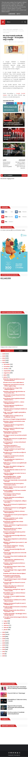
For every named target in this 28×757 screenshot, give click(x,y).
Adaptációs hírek (8, 120)
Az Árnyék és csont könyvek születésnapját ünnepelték (12, 576)
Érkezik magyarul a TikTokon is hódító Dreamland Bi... (14, 491)
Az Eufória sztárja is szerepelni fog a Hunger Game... (14, 449)
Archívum (7, 350)
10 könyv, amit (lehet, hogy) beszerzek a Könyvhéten (15, 525)
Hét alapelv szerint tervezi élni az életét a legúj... (15, 435)
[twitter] (13, 753)
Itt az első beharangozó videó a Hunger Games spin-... (15, 579)
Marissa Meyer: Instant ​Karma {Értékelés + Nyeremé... (12, 432)
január (6, 629)
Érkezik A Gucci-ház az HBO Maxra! (13, 382)
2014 (3, 647)
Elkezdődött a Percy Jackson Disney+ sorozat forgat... (14, 593)
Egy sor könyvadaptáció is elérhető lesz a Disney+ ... (15, 539)
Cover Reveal (7, 135)
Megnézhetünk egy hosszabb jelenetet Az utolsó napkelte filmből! (13, 123)
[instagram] (11, 753)
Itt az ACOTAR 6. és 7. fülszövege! (16, 693)
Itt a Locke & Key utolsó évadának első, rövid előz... (14, 556)
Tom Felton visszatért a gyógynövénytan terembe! (12, 446)
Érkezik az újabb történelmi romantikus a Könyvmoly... (15, 607)
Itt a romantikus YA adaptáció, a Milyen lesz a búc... (15, 501)
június (5, 377)
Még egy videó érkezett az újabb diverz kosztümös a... (15, 439)
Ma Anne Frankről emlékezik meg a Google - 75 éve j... (13, 428)
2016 (3, 643)
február (6, 627)
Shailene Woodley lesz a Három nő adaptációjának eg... (13, 586)
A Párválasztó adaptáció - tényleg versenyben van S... (13, 546)
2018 (3, 638)
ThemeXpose (17, 755)
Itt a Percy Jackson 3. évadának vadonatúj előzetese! (16, 713)
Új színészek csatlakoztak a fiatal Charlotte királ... (13, 522)
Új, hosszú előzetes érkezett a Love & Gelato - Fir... (14, 583)
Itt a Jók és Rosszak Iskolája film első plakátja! (14, 549)
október (6, 368)
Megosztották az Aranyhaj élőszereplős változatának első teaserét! (16, 707)
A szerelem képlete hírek (9, 148)
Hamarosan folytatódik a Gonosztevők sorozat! (14, 480)
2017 (3, 641)
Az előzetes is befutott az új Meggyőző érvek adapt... (14, 508)
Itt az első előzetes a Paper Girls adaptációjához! (12, 388)
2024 (3, 358)
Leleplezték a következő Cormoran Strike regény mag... (13, 385)
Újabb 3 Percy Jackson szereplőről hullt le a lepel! (14, 463)
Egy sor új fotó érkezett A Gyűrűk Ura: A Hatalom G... (14, 505)
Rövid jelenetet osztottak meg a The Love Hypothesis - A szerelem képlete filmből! (13, 152)
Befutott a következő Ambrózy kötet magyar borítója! (14, 532)
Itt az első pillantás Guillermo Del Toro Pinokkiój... (14, 470)
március (6, 625)
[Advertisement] (14, 295)
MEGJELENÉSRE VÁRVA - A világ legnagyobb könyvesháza (12, 477)
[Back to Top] (19, 753)
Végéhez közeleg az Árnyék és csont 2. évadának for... (14, 603)
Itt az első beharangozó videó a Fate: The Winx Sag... (14, 567)
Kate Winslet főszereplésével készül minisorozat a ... (14, 399)
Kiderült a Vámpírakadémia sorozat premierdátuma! (14, 379)
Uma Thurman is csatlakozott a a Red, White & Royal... (14, 600)
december (7, 364)
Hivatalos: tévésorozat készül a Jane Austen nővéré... (14, 422)
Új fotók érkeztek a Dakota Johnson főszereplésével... (14, 511)
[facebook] (9, 753)
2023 (3, 360)
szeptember (7, 371)
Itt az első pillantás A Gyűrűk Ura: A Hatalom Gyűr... (13, 460)
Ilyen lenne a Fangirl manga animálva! (14, 419)
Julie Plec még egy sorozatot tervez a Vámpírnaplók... (14, 473)
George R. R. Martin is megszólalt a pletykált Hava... (13, 425)
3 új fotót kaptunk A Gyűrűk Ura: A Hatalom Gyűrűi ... (13, 406)
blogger (24, 175)
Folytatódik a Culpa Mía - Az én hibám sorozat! (14, 138)
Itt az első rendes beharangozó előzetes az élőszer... (15, 617)
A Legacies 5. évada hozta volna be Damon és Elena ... (13, 456)
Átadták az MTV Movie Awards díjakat (14, 573)
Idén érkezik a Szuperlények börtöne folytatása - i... (14, 395)
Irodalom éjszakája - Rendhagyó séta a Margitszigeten (14, 614)
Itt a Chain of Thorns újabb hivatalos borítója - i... (14, 597)
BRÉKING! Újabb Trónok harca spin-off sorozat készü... (14, 487)
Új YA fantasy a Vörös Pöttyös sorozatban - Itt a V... (12, 494)
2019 (3, 636)
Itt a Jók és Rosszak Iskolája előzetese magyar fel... (14, 536)
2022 (3, 362)
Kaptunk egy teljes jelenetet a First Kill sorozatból (14, 553)
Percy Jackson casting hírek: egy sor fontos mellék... (14, 590)
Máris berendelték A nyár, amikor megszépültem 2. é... (13, 518)
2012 (3, 651)
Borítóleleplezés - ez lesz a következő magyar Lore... (14, 442)
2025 (3, 356)
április (5, 623)
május (5, 621)
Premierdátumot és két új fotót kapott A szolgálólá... (15, 515)
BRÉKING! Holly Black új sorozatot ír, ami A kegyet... (15, 543)
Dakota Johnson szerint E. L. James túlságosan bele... (13, 402)
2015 (3, 645)
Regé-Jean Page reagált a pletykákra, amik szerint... (14, 413)
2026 (3, 354)
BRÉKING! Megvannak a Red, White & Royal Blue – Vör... (14, 610)
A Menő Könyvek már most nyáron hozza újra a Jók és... (13, 484)
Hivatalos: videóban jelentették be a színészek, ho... (14, 563)
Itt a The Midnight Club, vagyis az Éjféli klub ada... (14, 570)
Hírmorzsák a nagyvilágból (12, 29)
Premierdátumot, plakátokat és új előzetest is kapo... (13, 560)
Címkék (21, 350)
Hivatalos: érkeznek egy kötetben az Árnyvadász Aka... (14, 392)
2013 (3, 649)
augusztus (7, 373)
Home (4, 29)
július (5, 375)
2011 (3, 654)
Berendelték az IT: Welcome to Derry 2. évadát (17, 700)
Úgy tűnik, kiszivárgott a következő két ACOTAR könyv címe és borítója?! (17, 687)
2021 (3, 632)
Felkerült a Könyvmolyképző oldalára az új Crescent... (15, 409)
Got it (18, 14)
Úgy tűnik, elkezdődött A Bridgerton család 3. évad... (13, 467)
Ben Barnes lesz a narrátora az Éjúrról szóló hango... (14, 453)
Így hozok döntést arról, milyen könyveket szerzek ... (12, 529)
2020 (3, 634)
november (7, 366)
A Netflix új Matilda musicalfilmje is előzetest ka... (13, 498)
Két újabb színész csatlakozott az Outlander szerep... (13, 416)
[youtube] (17, 753)
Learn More (11, 14)
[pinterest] (15, 753)
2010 (3, 656)
